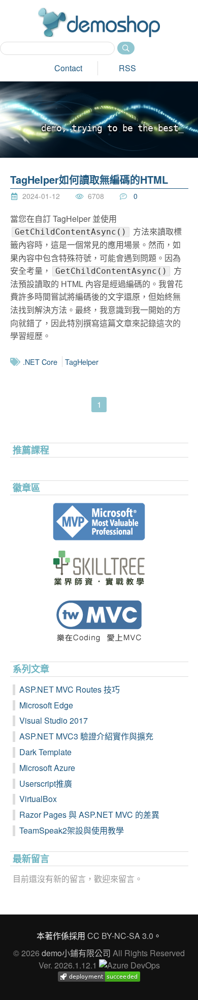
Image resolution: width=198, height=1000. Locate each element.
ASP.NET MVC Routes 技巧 (69, 689)
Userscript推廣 (45, 783)
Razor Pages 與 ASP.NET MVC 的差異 (89, 814)
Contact (68, 68)
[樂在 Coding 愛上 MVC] (99, 620)
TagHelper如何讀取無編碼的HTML (89, 179)
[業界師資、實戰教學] (99, 568)
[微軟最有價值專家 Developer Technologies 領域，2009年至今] (99, 521)
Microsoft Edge (46, 705)
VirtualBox (38, 799)
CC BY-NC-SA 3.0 (120, 935)
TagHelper (81, 361)
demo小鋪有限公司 (76, 953)
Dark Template (45, 752)
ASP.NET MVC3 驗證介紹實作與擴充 (86, 736)
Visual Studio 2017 (53, 720)
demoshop (99, 22)
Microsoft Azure (47, 768)
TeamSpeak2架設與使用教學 (71, 830)
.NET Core (40, 361)
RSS (127, 68)
